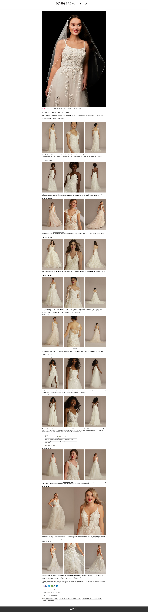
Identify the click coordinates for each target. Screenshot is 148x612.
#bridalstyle (47, 439)
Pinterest (103, 581)
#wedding (53, 438)
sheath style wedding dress (65, 536)
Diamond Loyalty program (62, 581)
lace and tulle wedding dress (58, 232)
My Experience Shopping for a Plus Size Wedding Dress (53, 593)
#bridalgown (64, 441)
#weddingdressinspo (57, 441)
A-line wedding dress (77, 428)
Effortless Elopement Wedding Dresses (50, 589)
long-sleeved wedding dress (79, 309)
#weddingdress (53, 439)
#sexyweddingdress (49, 441)
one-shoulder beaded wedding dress (65, 351)
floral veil (81, 195)
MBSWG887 (75, 348)
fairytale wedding (76, 598)
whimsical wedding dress (68, 482)
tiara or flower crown (76, 312)
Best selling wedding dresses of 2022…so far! (51, 592)
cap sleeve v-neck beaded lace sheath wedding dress (79, 154)
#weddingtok (57, 438)
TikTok (43, 582)
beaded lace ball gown (66, 271)
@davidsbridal (48, 435)
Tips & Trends (59, 110)
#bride (67, 438)
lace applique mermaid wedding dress (63, 194)
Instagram (99, 581)
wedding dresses (86, 115)
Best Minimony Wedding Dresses (49, 590)
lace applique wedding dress (70, 390)
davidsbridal (66, 110)
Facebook (48, 582)
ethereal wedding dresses (51, 598)
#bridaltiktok (74, 441)
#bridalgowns (69, 441)
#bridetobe (71, 438)
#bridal (75, 438)
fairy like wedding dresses (65, 598)
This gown (44, 575)
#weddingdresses (59, 439)
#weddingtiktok (63, 438)
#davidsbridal (48, 438)
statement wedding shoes (73, 392)
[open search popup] (101, 7)
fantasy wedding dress (87, 598)
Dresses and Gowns (53, 110)
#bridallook (47, 442)
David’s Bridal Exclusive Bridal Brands (50, 595)
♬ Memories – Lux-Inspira (50, 445)
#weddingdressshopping (68, 439)
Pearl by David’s (89, 581)
